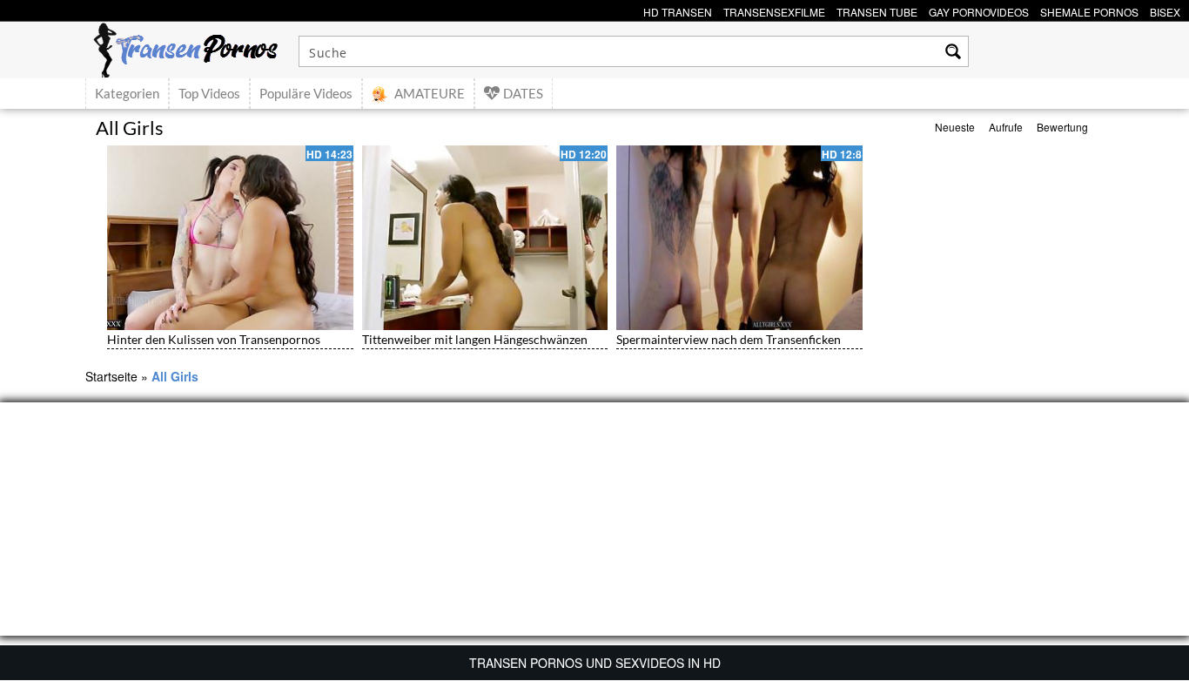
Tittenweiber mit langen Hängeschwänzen (475, 339)
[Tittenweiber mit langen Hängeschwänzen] (485, 237)
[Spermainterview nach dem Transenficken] (739, 237)
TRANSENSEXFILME (774, 10)
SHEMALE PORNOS (1089, 10)
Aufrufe (1006, 126)
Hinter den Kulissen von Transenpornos (213, 339)
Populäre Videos (306, 93)
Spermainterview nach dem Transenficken (728, 339)
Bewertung (1062, 126)
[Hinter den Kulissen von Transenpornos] (230, 237)
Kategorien (127, 93)
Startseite (111, 376)
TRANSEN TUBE (876, 10)
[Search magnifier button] (953, 51)
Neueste (955, 126)
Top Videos (209, 93)
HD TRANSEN (677, 10)
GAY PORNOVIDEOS (979, 10)
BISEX (1165, 10)
